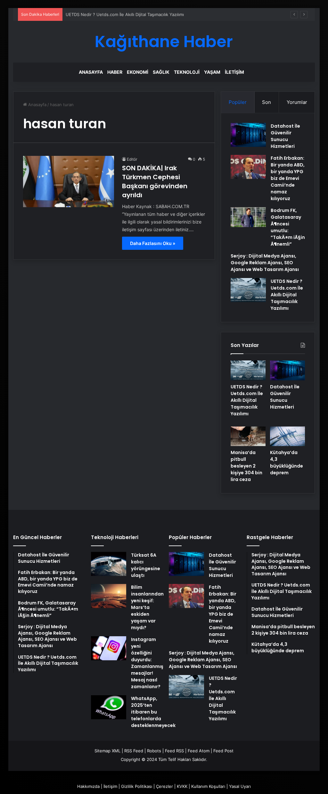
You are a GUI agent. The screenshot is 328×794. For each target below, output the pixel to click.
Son (266, 102)
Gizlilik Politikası (136, 786)
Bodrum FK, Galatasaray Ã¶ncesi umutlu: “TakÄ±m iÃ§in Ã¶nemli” (288, 227)
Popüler (238, 102)
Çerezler (164, 786)
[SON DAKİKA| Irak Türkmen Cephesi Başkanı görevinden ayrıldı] (68, 181)
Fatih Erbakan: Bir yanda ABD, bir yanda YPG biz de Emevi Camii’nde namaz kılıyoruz (288, 178)
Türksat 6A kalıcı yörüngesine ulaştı (145, 565)
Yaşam (212, 72)
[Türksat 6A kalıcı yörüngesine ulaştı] (108, 564)
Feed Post (223, 750)
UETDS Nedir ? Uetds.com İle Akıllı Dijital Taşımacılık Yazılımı (125, 14)
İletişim (234, 72)
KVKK (182, 786)
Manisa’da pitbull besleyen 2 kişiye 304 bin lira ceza (246, 466)
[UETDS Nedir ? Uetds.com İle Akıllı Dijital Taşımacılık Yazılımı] (248, 290)
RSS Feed (133, 750)
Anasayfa (91, 72)
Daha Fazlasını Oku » (152, 243)
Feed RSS (174, 750)
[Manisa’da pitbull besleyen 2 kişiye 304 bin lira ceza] (248, 436)
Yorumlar (297, 102)
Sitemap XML (107, 750)
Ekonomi (137, 72)
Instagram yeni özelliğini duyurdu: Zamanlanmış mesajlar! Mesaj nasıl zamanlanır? (147, 663)
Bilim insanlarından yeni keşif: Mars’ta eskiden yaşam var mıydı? (147, 607)
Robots (154, 750)
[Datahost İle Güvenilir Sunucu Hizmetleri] (248, 135)
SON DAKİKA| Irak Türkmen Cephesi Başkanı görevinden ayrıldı (154, 181)
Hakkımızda (88, 786)
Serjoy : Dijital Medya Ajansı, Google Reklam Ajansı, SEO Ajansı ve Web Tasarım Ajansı (265, 263)
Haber (114, 72)
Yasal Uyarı (240, 786)
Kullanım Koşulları (208, 786)
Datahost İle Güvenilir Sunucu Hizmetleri (285, 136)
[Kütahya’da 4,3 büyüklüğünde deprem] (287, 436)
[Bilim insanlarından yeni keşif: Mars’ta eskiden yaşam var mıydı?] (108, 596)
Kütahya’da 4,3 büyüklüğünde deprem (286, 462)
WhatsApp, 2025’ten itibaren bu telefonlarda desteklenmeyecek (153, 712)
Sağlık (161, 72)
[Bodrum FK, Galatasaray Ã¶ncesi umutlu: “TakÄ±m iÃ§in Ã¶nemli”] (248, 217)
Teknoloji (187, 72)
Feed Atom (198, 750)
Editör (132, 159)
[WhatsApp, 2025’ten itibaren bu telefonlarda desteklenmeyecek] (108, 707)
